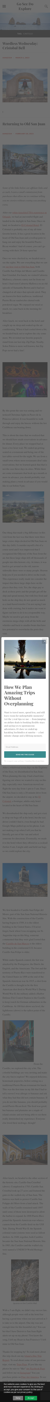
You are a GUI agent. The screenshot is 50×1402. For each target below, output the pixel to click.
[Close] (45, 641)
